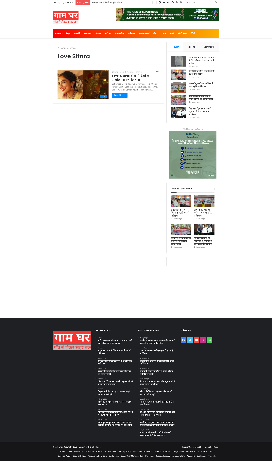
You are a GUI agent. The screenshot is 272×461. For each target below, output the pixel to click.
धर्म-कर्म (108, 33)
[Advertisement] (136, 291)
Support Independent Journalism (170, 456)
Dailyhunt (149, 456)
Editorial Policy (192, 451)
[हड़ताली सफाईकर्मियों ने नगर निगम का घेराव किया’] (178, 100)
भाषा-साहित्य (119, 33)
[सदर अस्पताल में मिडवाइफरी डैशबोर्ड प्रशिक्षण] (178, 75)
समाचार (58, 33)
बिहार (68, 33)
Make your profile (162, 451)
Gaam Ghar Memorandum (132, 456)
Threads (212, 456)
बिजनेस (98, 33)
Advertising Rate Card (97, 456)
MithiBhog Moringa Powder (192, 129)
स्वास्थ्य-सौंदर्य (144, 33)
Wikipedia (191, 456)
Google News (178, 451)
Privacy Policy (125, 451)
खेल (155, 33)
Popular (175, 46)
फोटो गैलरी (182, 33)
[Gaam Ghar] (66, 17)
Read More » (119, 95)
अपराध (163, 33)
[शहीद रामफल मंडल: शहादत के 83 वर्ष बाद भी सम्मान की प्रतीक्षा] (178, 61)
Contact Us (101, 451)
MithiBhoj (199, 447)
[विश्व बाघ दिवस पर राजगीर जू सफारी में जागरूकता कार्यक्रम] (178, 112)
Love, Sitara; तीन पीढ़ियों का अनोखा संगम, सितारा (131, 78)
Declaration (114, 456)
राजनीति (77, 33)
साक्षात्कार (88, 33)
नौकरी (172, 33)
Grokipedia (201, 456)
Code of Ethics (79, 456)
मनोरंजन (131, 33)
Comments (208, 46)
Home (62, 48)
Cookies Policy (64, 456)
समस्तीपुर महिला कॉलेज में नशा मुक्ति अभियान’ (107, 2)
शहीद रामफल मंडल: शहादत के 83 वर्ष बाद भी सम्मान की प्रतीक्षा (201, 60)
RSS (211, 451)
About (63, 451)
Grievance (78, 451)
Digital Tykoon (94, 447)
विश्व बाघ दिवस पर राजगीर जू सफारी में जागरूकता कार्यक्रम (200, 111)
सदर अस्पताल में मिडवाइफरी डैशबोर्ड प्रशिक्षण (201, 72)
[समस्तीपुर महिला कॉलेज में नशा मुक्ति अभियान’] (178, 87)
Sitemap (204, 451)
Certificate (89, 451)
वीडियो (193, 33)
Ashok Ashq (119, 72)
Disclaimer (112, 451)
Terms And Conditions (143, 451)
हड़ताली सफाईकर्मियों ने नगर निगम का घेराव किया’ (201, 98)
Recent (191, 46)
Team (70, 451)
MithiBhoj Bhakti (212, 447)
